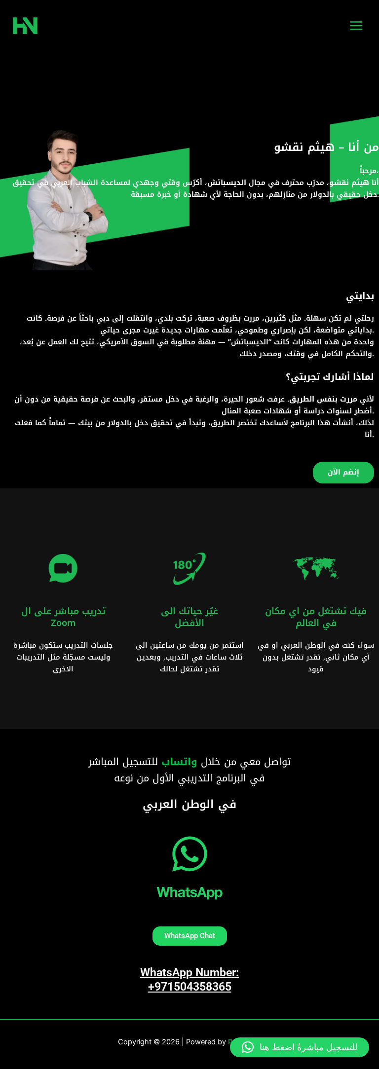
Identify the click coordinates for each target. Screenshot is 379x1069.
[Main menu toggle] (356, 25)
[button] (299, 1047)
